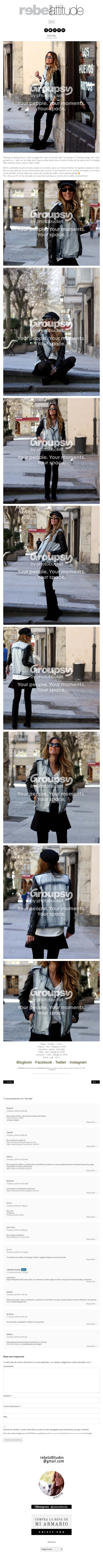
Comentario (8, 1366)
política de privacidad (54, 1433)
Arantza (10, 1314)
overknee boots (73, 1068)
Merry (9, 1156)
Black (48, 1068)
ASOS (57, 1057)
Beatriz (10, 1108)
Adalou (10, 1334)
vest (84, 1068)
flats (95, 1082)
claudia (10, 1132)
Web (5, 1416)
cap (52, 1068)
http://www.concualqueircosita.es (19, 1168)
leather (66, 1068)
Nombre (7, 1396)
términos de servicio (75, 1433)
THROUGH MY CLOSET (15, 1118)
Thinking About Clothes (15, 1215)
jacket (61, 1068)
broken (8, 1082)
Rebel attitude (30, 1068)
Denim (56, 1068)
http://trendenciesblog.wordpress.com (21, 1142)
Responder (91, 1122)
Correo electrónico (12, 1406)
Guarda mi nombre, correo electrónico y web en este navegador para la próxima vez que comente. (46, 1429)
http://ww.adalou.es (14, 1344)
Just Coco (11, 1227)
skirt (80, 1068)
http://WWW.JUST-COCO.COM (18, 1237)
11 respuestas (51, 1070)
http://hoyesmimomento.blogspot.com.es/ (23, 1191)
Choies (59, 1044)
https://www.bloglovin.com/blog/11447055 (23, 1144)
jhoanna (10, 1180)
